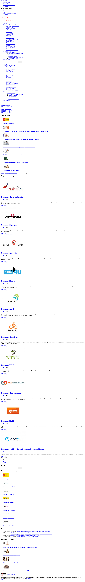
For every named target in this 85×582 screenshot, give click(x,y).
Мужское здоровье (12, 56)
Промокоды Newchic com (6, 110)
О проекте (5, 6)
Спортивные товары (10, 44)
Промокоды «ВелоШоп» (9, 337)
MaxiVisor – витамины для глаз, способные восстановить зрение (25, 532)
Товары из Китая (9, 48)
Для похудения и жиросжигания (15, 53)
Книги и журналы (10, 38)
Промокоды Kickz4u (8, 281)
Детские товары (9, 33)
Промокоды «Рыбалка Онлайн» (12, 197)
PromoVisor (3, 199)
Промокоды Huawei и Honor (7, 106)
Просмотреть (3, 205)
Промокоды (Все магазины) (9, 24)
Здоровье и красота (10, 52)
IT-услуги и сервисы (10, 28)
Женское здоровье (12, 54)
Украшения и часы (10, 27)
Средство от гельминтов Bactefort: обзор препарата (27, 536)
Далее (4, 462)
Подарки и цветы (10, 41)
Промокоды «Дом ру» (5, 105)
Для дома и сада (9, 34)
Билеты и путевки (10, 30)
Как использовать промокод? (9, 5)
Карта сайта (6, 3)
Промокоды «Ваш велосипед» (11, 393)
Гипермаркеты (9, 32)
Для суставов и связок (13, 58)
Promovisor (28, 578)
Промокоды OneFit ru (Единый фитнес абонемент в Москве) (22, 449)
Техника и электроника (11, 45)
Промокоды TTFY (7, 365)
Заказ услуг (8, 35)
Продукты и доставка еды (12, 42)
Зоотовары (8, 36)
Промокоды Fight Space (9, 225)
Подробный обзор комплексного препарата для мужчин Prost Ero (25, 535)
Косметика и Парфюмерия (12, 39)
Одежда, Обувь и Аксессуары (12, 26)
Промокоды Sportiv (7, 309)
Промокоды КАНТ (7, 421)
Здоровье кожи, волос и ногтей (15, 57)
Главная (5, 23)
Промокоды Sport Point (9, 253)
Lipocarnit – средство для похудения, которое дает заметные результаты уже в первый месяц (31, 534)
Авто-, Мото (8, 29)
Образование (9, 40)
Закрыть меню (6, 2)
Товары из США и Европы (12, 50)
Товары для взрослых (11, 46)
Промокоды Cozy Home (6, 111)
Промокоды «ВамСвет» (6, 107)
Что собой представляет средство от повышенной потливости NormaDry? (33, 531)
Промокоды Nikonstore (6, 109)
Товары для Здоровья (10, 47)
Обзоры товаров (7, 51)
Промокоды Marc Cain (6, 112)
